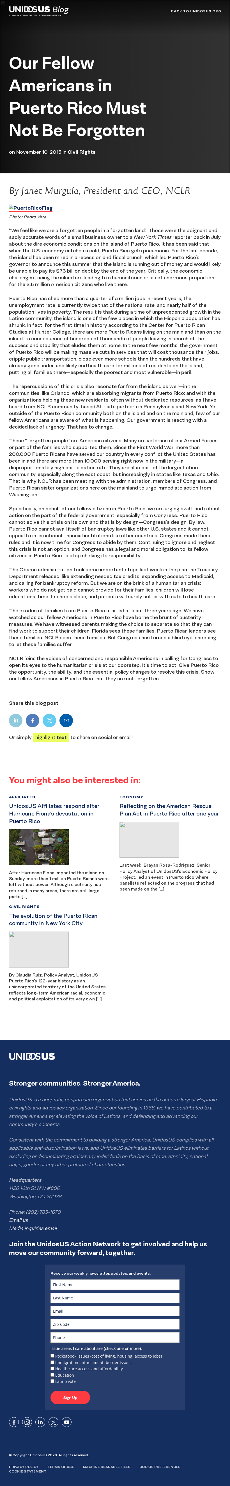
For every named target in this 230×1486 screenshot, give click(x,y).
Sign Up (70, 1397)
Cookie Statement (27, 1471)
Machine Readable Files (106, 1467)
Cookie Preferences (160, 1467)
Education (64, 1375)
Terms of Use (60, 1467)
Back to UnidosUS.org (196, 11)
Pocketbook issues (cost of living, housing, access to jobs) (108, 1356)
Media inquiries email (33, 1228)
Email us (18, 1220)
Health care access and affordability (89, 1368)
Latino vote (65, 1381)
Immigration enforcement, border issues (93, 1362)
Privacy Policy (23, 1467)
